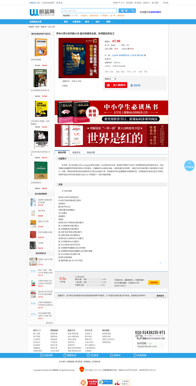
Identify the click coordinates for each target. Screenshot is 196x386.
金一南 (112, 16)
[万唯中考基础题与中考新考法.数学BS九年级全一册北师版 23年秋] (33, 305)
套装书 (43, 27)
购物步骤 (54, 334)
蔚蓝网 (31, 27)
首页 (66, 22)
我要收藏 (136, 85)
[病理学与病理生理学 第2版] (33, 202)
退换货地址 (106, 342)
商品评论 (76, 152)
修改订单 (54, 348)
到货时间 (71, 345)
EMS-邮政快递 (73, 337)
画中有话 (41, 211)
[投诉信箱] (150, 345)
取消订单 (54, 345)
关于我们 (62, 362)
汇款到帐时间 (90, 348)
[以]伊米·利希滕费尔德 (120, 55)
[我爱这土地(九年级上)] (33, 262)
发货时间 (71, 342)
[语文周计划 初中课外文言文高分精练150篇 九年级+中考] (33, 294)
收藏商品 (36, 348)
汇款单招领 (96, 362)
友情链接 (87, 362)
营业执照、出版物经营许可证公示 (143, 370)
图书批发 (138, 3)
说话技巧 (84, 16)
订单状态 (54, 342)
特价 (98, 22)
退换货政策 (106, 334)
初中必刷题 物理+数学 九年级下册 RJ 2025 (45, 314)
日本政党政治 (36, 183)
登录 (60, 3)
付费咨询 (76, 22)
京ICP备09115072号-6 (94, 370)
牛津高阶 (104, 16)
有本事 (40, 243)
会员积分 (36, 342)
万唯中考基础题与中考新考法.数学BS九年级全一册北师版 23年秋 (45, 304)
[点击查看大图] (79, 58)
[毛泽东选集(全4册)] (33, 235)
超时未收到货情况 (74, 348)
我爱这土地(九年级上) (45, 260)
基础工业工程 (43, 222)
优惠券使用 (37, 351)
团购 (108, 22)
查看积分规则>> (120, 286)
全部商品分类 (35, 22)
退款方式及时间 (108, 339)
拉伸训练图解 (36, 60)
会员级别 (36, 345)
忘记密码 (36, 339)
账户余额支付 (90, 345)
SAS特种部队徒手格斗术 (40, 90)
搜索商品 (54, 337)
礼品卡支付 (89, 342)
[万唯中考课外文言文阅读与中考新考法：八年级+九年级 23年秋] (33, 283)
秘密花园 (121, 16)
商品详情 (51, 27)
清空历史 (49, 323)
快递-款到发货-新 (74, 351)
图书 (87, 22)
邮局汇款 (88, 339)
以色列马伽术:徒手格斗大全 (40, 153)
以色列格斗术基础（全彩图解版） (40, 122)
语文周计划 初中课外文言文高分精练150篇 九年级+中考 (45, 293)
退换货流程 (106, 337)
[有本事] (33, 245)
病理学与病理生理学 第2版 (45, 201)
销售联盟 (70, 362)
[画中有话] (33, 213)
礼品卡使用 (55, 351)
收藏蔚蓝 (32, 3)
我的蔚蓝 (129, 3)
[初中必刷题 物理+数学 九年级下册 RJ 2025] (33, 316)
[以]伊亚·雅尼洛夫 (137, 55)
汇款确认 (88, 351)
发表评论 (154, 282)
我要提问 (160, 295)
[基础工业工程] (33, 224)
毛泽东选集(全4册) (45, 232)
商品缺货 (54, 339)
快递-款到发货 (73, 334)
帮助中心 (146, 3)
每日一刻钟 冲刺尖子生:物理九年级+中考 (45, 271)
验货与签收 (72, 339)
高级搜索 (66, 16)
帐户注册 (36, 334)
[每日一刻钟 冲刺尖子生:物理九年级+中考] (33, 272)
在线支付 (88, 334)
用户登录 (36, 337)
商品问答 (91, 152)
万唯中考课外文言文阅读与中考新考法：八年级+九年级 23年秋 (45, 282)
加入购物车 (116, 85)
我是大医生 (94, 16)
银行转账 (88, 337)
